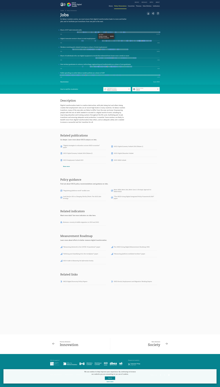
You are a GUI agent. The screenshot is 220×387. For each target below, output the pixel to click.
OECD (136, 2)
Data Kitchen (147, 6)
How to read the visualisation (69, 89)
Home (111, 6)
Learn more (110, 381)
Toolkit (62, 10)
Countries (131, 6)
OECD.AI (144, 2)
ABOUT (158, 2)
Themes (138, 6)
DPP (151, 2)
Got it (110, 378)
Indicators (156, 6)
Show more (66, 166)
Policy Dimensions (120, 6)
